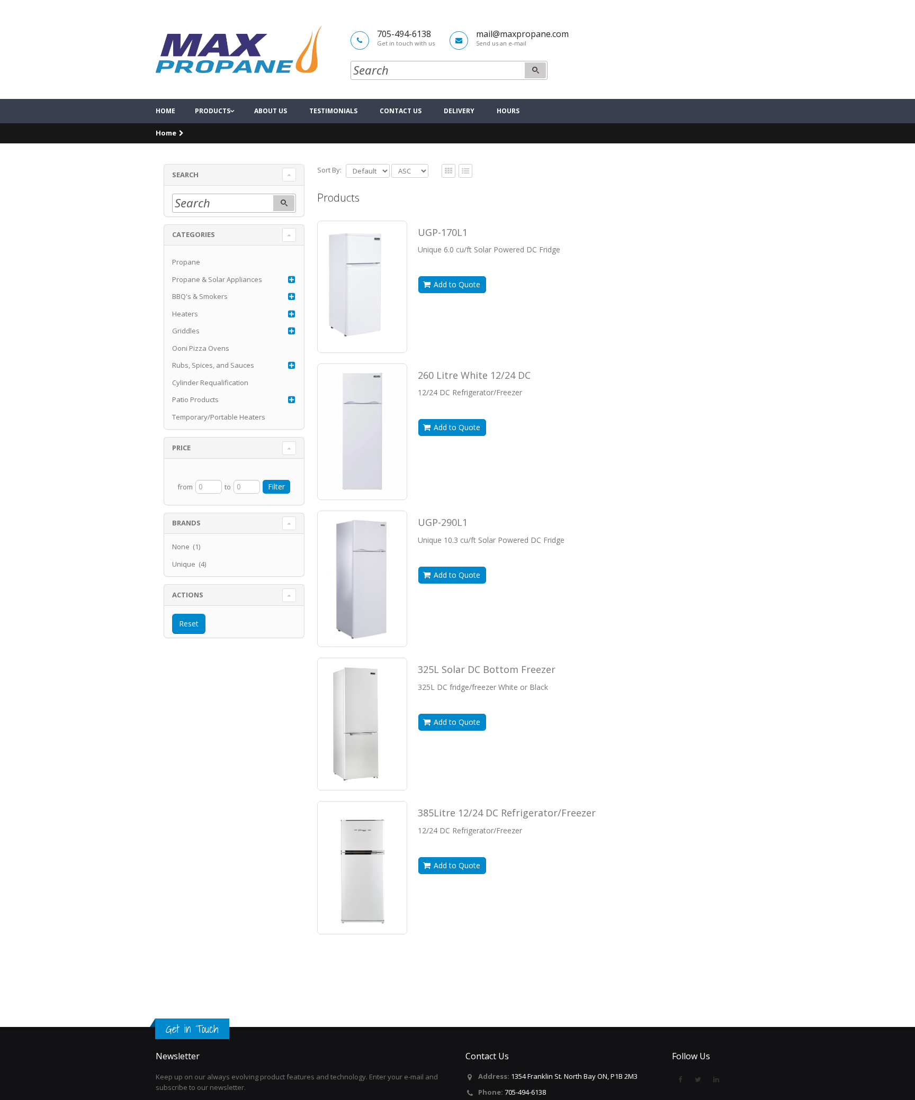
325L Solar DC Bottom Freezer (486, 669)
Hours (508, 110)
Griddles (186, 330)
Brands (186, 523)
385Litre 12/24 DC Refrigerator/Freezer (507, 812)
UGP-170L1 (443, 232)
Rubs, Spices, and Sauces (213, 365)
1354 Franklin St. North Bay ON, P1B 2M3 (574, 1076)
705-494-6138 (525, 1092)
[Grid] (465, 171)
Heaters (185, 314)
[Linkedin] (716, 1079)
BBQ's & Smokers (200, 296)
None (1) (186, 546)
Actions (187, 594)
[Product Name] (362, 284)
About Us (270, 110)
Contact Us (400, 110)
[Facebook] (680, 1079)
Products (212, 110)
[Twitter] (698, 1079)
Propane (186, 262)
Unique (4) (189, 564)
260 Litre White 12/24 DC (474, 375)
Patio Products (195, 399)
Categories (193, 234)
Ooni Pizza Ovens (200, 348)
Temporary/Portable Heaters (218, 417)
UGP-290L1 (443, 522)
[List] (448, 171)
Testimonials (333, 110)
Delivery (459, 110)
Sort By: (329, 170)
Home (165, 110)
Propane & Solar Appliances (217, 279)
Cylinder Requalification (210, 382)
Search (185, 174)
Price (181, 447)
